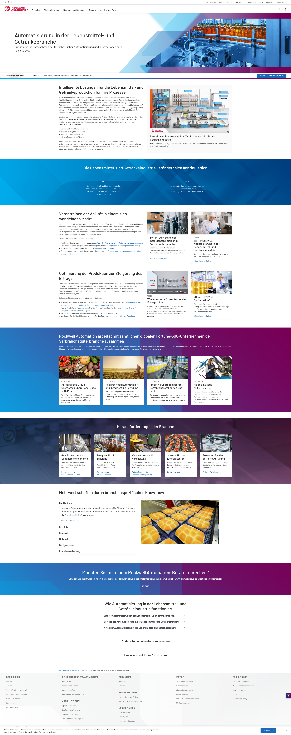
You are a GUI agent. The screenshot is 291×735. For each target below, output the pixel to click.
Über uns (9, 681)
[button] (167, 282)
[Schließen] (287, 730)
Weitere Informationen (70, 520)
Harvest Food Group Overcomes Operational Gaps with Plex (78, 358)
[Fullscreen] (185, 292)
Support (92, 10)
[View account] (285, 10)
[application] (167, 282)
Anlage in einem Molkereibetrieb (204, 357)
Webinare (123, 681)
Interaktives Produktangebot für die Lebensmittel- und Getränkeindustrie (179, 90)
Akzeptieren (268, 730)
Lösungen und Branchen (74, 10)
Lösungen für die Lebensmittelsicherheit (70, 473)
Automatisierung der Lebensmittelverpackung (142, 473)
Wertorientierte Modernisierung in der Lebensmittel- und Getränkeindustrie (206, 214)
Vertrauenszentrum (13, 707)
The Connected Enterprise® (73, 719)
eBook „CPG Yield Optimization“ (203, 272)
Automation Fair (68, 690)
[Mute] (181, 292)
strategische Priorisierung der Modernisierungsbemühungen (118, 243)
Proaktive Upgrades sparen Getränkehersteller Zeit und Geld (166, 358)
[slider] (165, 291)
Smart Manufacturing (70, 714)
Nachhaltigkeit (11, 703)
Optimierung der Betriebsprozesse (104, 473)
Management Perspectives (243, 686)
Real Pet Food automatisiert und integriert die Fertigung (121, 358)
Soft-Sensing (110, 313)
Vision (98, 313)
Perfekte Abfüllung (210, 472)
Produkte (36, 10)
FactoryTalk (123, 717)
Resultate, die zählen (240, 681)
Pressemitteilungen (70, 686)
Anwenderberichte (240, 690)
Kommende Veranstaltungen (73, 694)
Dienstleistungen (51, 10)
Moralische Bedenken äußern (187, 699)
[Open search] (280, 10)
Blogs (234, 694)
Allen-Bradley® (124, 712)
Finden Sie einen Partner (129, 697)
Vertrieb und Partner (109, 10)
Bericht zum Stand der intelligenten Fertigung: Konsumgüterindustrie (165, 214)
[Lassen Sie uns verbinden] (288, 695)
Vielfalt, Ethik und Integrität (16, 690)
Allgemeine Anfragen (184, 690)
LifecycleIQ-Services (127, 721)
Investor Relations (12, 699)
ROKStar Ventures (183, 703)
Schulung (122, 686)
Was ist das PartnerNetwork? (130, 701)
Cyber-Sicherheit (69, 706)
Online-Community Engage (16, 694)
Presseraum (67, 681)
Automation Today (239, 699)
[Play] (150, 292)
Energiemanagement (175, 472)
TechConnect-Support (185, 681)
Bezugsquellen (182, 694)
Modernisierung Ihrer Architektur (103, 248)
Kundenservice (182, 686)
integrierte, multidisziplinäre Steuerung (124, 246)
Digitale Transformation (71, 710)
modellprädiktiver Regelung (124, 316)
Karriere (8, 686)
